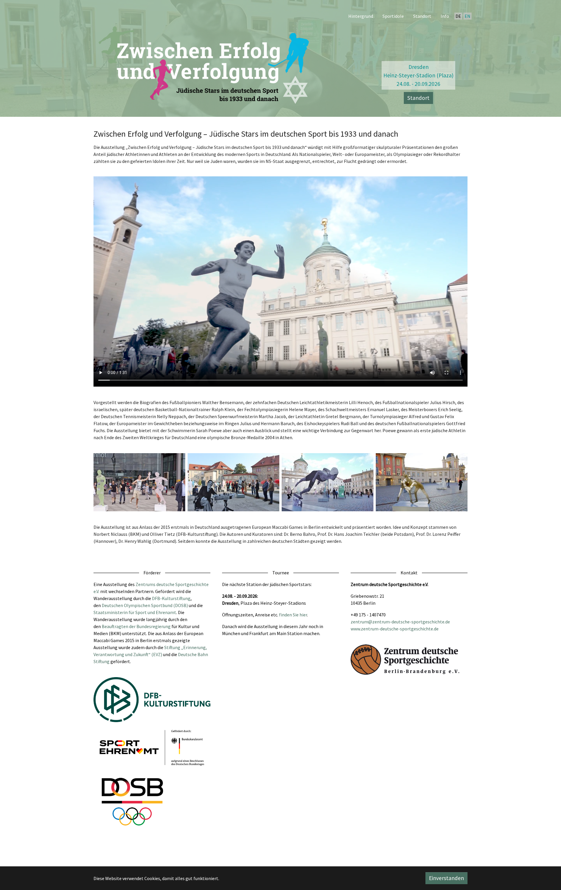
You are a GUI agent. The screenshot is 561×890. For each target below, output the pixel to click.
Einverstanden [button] (446, 878)
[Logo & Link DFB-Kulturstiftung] (152, 699)
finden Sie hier (293, 615)
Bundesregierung (153, 626)
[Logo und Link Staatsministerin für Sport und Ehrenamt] (152, 747)
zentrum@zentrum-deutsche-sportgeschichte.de (400, 622)
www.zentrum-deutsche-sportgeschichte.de (395, 629)
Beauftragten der (119, 626)
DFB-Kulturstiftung (171, 598)
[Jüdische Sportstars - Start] (206, 63)
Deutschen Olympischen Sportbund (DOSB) (145, 605)
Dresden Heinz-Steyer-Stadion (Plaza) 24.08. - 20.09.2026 (418, 75)
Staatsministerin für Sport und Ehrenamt (135, 612)
